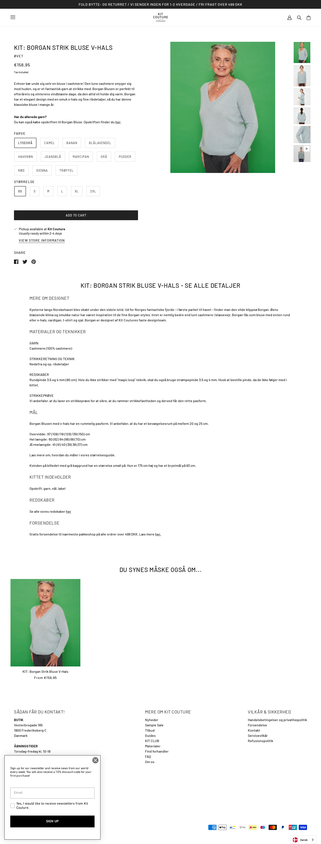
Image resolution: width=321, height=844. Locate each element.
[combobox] (303, 839)
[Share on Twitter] (25, 261)
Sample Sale (154, 725)
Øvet (18, 56)
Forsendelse (257, 725)
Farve (20, 133)
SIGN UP (52, 821)
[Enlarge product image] (222, 107)
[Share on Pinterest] (34, 261)
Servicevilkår (258, 735)
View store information (42, 240)
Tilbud (150, 730)
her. (158, 534)
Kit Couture (56, 229)
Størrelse (24, 182)
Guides (150, 735)
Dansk (304, 840)
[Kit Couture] (160, 17)
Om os (149, 762)
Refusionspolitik (260, 741)
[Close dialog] (95, 760)
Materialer (152, 746)
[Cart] (308, 17)
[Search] (299, 17)
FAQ (148, 756)
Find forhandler (157, 751)
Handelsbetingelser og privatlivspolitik (277, 720)
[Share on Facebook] (16, 261)
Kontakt (254, 730)
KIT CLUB (152, 741)
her (117, 122)
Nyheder (151, 720)
